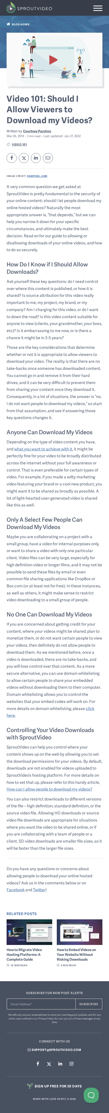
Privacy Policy (45, 1018)
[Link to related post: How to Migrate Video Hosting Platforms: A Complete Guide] (29, 932)
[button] (97, 8)
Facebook (16, 889)
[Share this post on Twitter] (24, 158)
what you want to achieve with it (43, 449)
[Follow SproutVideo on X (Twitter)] (49, 1064)
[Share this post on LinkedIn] (36, 158)
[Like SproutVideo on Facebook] (37, 1064)
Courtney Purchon (37, 131)
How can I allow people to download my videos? (49, 789)
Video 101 (19, 144)
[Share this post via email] (48, 158)
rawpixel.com (37, 176)
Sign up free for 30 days (58, 1086)
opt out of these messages (78, 1018)
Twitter (39, 889)
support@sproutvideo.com (56, 1050)
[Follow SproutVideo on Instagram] (71, 1064)
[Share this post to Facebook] (12, 158)
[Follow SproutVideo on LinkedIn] (60, 1064)
